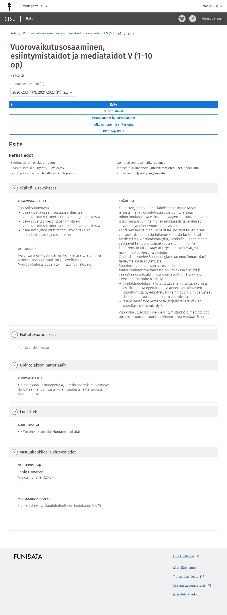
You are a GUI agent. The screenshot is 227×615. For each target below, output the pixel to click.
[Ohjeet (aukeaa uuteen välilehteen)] (192, 18)
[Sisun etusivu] (10, 18)
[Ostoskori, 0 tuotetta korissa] (182, 18)
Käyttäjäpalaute (184, 568)
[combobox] (43, 92)
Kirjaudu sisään (212, 18)
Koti (13, 33)
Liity (183, 556)
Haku (29, 18)
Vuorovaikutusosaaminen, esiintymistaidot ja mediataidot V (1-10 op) (72, 33)
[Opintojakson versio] (42, 84)
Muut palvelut (33, 6)
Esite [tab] (113, 104)
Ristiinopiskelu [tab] (113, 131)
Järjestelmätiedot (185, 594)
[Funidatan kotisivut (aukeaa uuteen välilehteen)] (28, 556)
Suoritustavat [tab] (113, 111)
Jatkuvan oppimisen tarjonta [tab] (113, 124)
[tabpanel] (113, 335)
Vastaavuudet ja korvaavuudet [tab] (113, 118)
